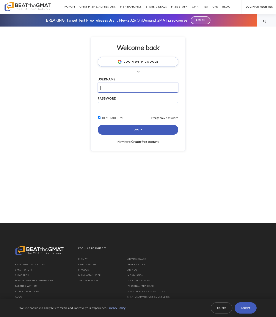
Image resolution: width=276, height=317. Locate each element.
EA (206, 6)
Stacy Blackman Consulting (146, 291)
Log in (138, 129)
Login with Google (141, 61)
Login (250, 6)
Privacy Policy (117, 308)
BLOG (226, 6)
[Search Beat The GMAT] (264, 21)
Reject (221, 308)
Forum (69, 6)
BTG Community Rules (30, 264)
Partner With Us (26, 286)
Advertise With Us (27, 291)
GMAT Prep (22, 275)
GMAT (196, 6)
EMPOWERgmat (88, 264)
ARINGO (132, 269)
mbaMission (135, 275)
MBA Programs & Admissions (34, 280)
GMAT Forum (23, 269)
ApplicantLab (136, 264)
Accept (245, 308)
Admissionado (136, 259)
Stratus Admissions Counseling (148, 296)
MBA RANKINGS (131, 6)
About (19, 296)
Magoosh (84, 269)
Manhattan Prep (89, 275)
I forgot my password (164, 118)
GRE (215, 6)
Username (107, 79)
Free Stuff (179, 6)
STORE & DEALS (156, 6)
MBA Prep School (138, 280)
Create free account (145, 141)
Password (107, 98)
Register (266, 6)
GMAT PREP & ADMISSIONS (97, 6)
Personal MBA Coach (141, 286)
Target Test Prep (89, 280)
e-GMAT (83, 259)
